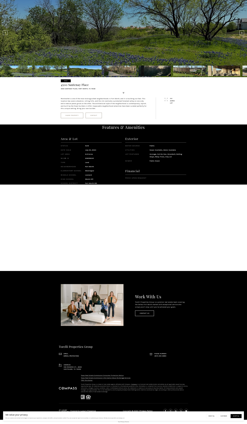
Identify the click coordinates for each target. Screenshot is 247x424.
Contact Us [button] (144, 313)
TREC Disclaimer (87, 380)
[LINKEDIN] (176, 411)
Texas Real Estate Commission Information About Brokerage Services (106, 378)
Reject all (211, 416)
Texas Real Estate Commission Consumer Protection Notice (102, 375)
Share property (72, 115)
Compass (134, 384)
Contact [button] (93, 115)
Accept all (236, 416)
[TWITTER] (181, 411)
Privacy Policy (146, 411)
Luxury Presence (88, 411)
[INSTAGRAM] (171, 411)
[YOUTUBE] (186, 411)
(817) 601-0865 (160, 356)
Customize (223, 416)
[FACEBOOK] (165, 411)
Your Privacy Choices (123, 421)
